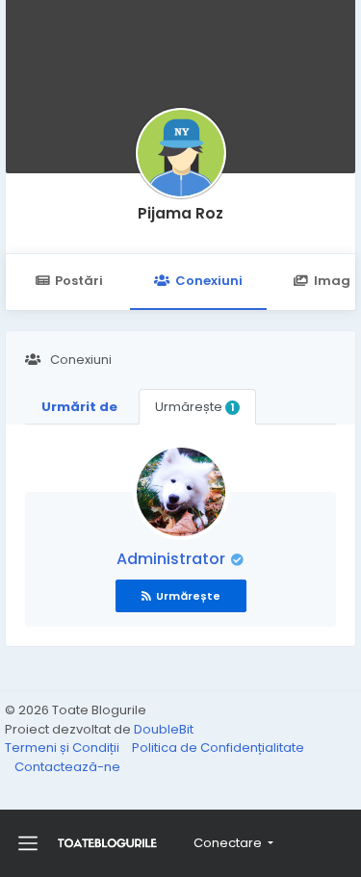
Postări (79, 280)
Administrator (172, 559)
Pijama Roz (180, 213)
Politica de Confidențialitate (218, 747)
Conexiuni (209, 280)
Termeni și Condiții (63, 747)
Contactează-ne (67, 767)
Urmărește (194, 407)
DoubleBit (163, 729)
